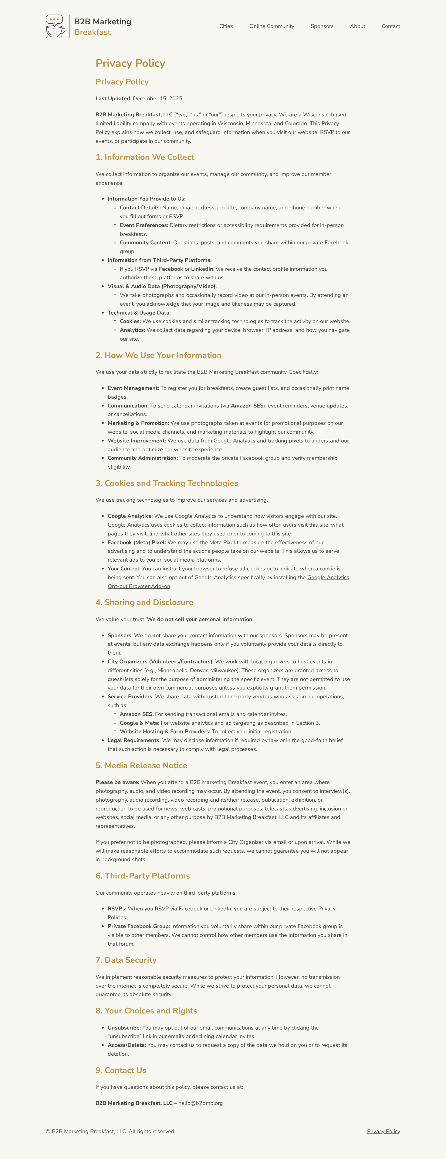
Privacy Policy (383, 1131)
